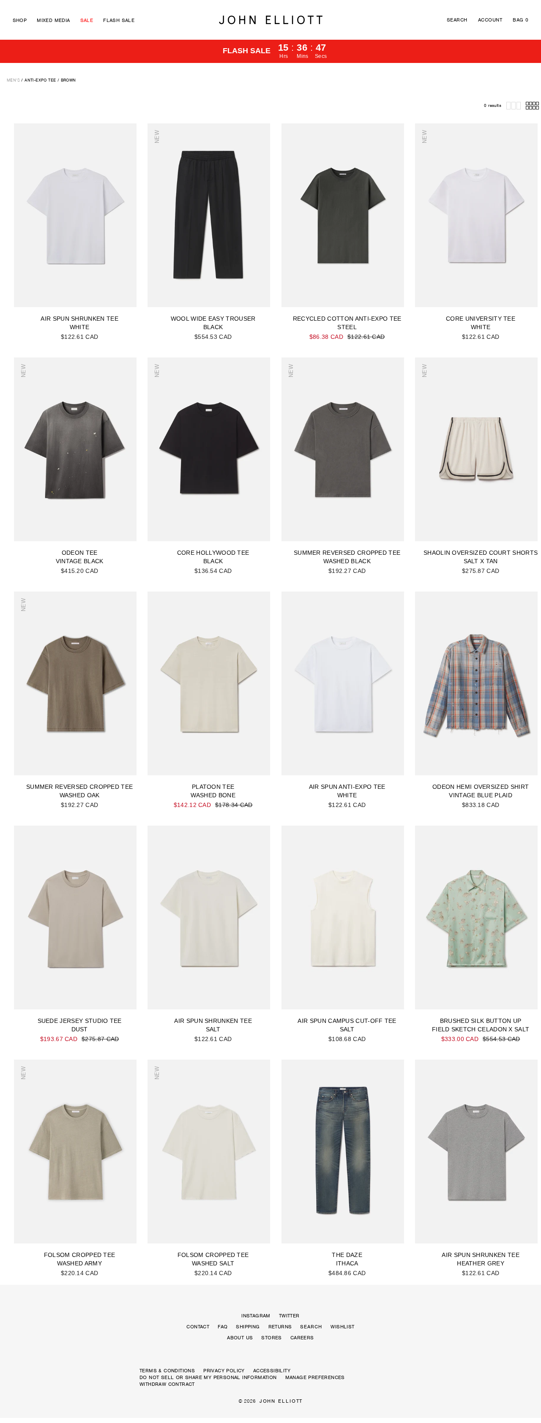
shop (20, 20)
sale (86, 20)
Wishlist (342, 1326)
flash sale (118, 20)
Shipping (248, 1326)
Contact (197, 1326)
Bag (520, 19)
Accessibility (271, 1370)
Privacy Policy (224, 1370)
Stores (271, 1337)
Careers (302, 1337)
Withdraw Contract (167, 1384)
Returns (280, 1326)
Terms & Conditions (167, 1370)
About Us (240, 1337)
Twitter (289, 1315)
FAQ (222, 1326)
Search (457, 19)
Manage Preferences (315, 1377)
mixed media (53, 20)
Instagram (255, 1315)
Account (490, 19)
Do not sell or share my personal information (208, 1377)
